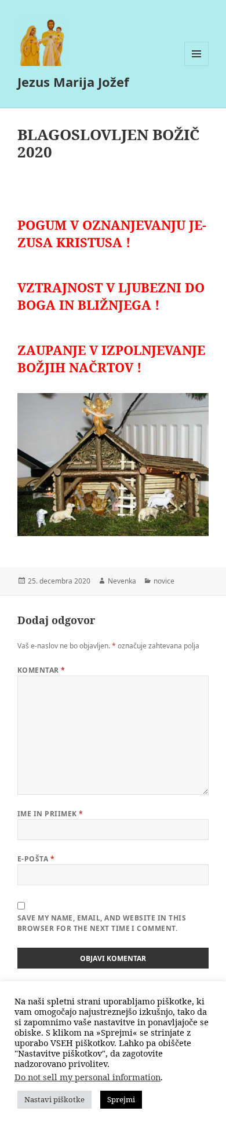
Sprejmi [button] (121, 1099)
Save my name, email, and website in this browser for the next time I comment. (101, 923)
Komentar (41, 670)
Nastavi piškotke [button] (54, 1099)
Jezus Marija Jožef (73, 81)
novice (164, 581)
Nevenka (122, 581)
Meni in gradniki (197, 65)
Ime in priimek (50, 814)
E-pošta (35, 859)
